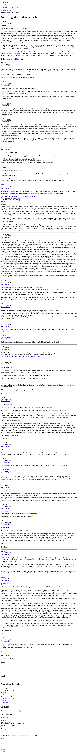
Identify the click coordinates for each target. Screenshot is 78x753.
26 (9, 698)
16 (3, 696)
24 (5, 698)
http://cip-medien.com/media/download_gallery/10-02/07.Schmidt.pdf (22, 356)
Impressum (8, 6)
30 (3, 701)
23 (3, 698)
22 (2, 698)
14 (13, 694)
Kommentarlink (5, 66)
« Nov (3, 703)
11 (7, 694)
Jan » (7, 703)
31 (5, 701)
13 (11, 694)
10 (5, 694)
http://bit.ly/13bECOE (25, 647)
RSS (6, 4)
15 (2, 696)
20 (11, 696)
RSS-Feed (18, 59)
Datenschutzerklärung (11, 7)
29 (2, 701)
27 (11, 698)
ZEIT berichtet (5, 31)
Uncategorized (5, 25)
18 (7, 696)
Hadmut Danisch (6, 11)
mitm (2, 184)
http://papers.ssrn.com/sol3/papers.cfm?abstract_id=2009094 (19, 196)
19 (9, 696)
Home (6, 2)
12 (9, 694)
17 (5, 696)
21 (13, 696)
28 (13, 698)
